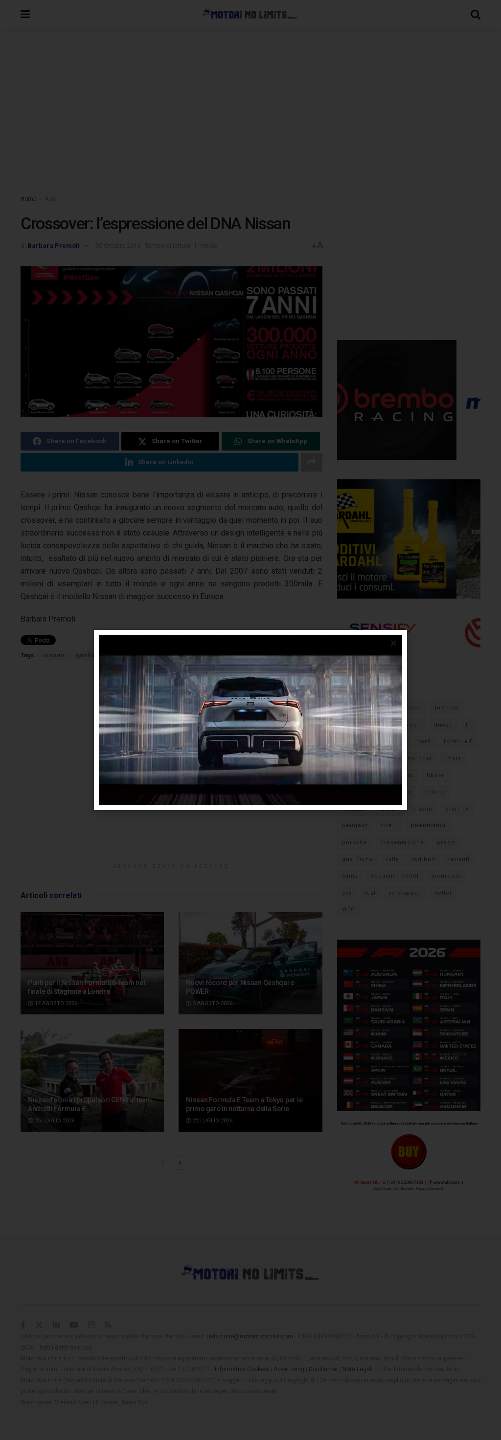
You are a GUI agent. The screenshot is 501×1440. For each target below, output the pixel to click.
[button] (393, 643)
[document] (250, 720)
